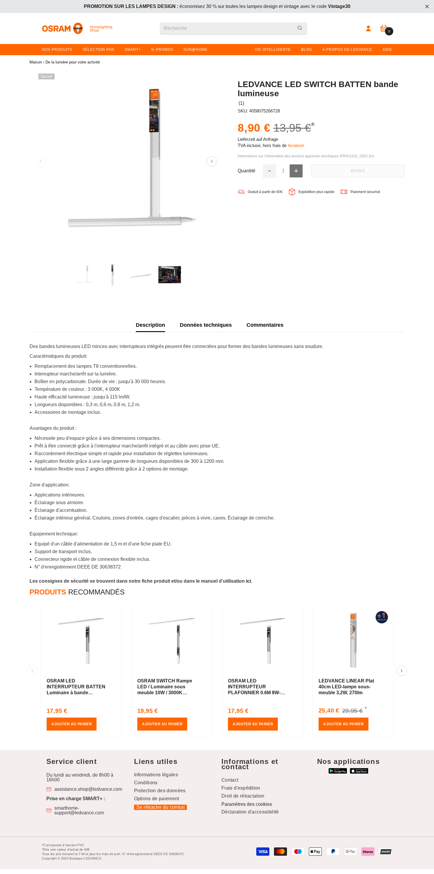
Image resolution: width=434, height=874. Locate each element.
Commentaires (265, 325)
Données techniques (206, 325)
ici (248, 581)
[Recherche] (233, 28)
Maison (36, 62)
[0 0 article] (384, 28)
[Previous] (40, 161)
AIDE (387, 50)
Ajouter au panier (71, 724)
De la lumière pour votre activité (72, 62)
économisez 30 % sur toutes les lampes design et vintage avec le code (217, 6)
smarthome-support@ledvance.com (79, 810)
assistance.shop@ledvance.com (88, 789)
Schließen (427, 6)
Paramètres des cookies (246, 804)
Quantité (246, 171)
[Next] (212, 161)
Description (150, 325)
